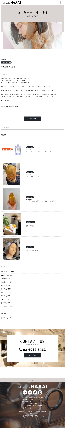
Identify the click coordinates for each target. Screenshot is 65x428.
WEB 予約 (32, 355)
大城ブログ (6, 292)
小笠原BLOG (6, 282)
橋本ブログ (30, 172)
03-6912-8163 (34, 349)
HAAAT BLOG (6, 275)
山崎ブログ (5, 299)
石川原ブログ (30, 222)
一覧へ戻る (32, 119)
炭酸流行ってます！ (9, 67)
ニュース (5, 278)
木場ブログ (6, 285)
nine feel (41, 417)
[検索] (62, 127)
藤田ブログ (5, 303)
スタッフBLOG (6, 62)
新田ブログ (30, 147)
